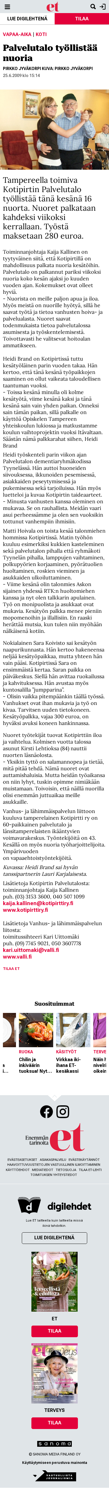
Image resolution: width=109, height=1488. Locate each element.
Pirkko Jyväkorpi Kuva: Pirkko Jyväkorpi (48, 68)
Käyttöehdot (18, 1170)
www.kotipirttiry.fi (25, 910)
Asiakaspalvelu (53, 1160)
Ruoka (26, 1052)
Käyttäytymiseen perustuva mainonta (54, 1463)
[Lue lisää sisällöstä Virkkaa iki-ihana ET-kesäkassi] (73, 1030)
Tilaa (54, 1331)
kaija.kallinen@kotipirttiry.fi (38, 903)
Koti (41, 34)
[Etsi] (93, 6)
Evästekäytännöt (84, 1160)
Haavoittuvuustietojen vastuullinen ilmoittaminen (53, 1165)
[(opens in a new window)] (69, 1206)
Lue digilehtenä (27, 19)
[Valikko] (7, 6)
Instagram (62, 1111)
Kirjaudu (102, 6)
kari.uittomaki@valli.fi (31, 950)
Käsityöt (66, 1052)
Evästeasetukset (22, 1160)
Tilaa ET (11, 968)
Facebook (46, 1111)
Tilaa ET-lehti (90, 1170)
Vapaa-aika (17, 34)
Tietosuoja (66, 1170)
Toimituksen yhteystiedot (54, 1175)
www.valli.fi (17, 957)
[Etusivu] (53, 6)
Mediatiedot (42, 1170)
